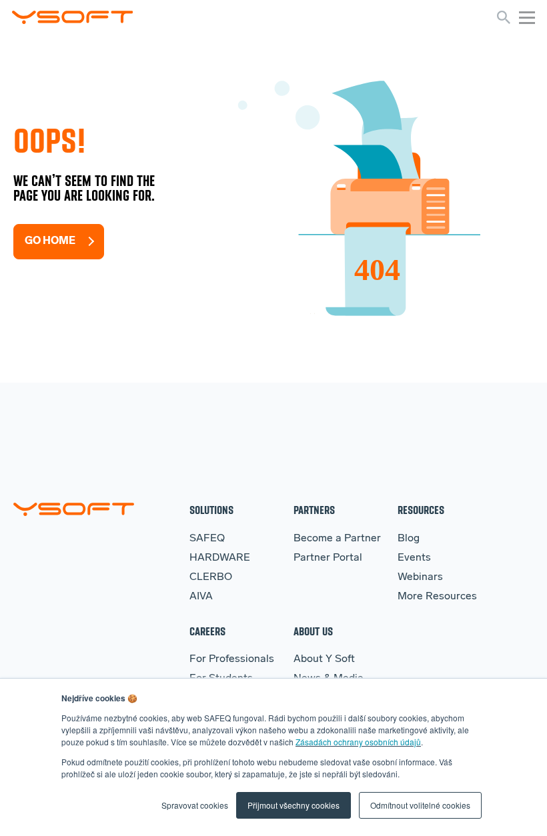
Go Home (50, 241)
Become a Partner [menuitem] (337, 538)
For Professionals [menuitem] (231, 659)
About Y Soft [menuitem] (324, 659)
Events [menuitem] (414, 558)
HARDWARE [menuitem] (219, 558)
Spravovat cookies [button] (194, 805)
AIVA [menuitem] (201, 596)
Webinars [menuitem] (420, 577)
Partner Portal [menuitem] (328, 558)
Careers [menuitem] (207, 631)
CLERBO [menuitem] (210, 577)
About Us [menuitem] (313, 631)
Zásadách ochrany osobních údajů (358, 741)
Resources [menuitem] (421, 510)
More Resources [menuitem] (437, 596)
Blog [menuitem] (409, 538)
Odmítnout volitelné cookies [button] (420, 805)
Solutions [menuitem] (211, 510)
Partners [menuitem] (314, 510)
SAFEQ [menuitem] (207, 538)
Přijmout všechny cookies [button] (293, 805)
